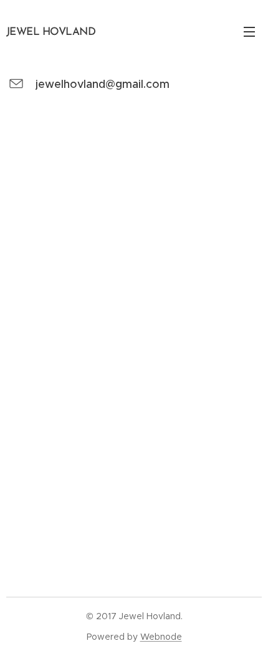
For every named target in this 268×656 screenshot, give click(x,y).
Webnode (161, 636)
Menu (249, 31)
